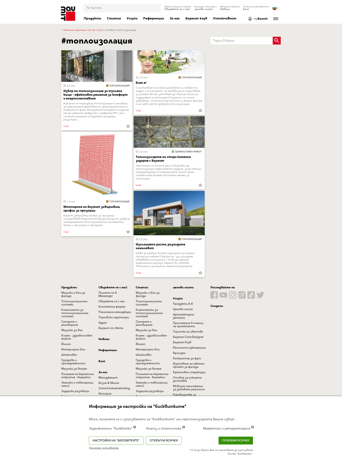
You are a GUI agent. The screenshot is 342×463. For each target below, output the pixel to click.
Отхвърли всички (164, 440)
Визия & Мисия (109, 382)
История (105, 393)
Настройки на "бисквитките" (116, 440)
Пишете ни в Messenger (108, 294)
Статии (142, 287)
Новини (104, 339)
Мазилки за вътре (74, 368)
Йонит (66, 344)
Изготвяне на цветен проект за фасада (188, 365)
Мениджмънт (108, 377)
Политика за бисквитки (104, 448)
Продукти (69, 287)
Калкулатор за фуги (187, 358)
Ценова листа (183, 309)
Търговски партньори (114, 317)
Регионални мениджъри (115, 312)
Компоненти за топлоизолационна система (74, 313)
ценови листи (183, 287)
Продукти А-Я (183, 303)
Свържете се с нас (112, 301)
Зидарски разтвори (75, 391)
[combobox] (122, 8)
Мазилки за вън (72, 330)
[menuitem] (178, 8)
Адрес (103, 322)
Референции (108, 350)
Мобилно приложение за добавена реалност (189, 388)
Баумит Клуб (182, 342)
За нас (103, 372)
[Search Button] (277, 41)
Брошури (179, 353)
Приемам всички (235, 440)
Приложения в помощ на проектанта (188, 325)
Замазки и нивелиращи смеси (77, 384)
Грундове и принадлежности (73, 362)
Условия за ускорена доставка (187, 379)
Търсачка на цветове (188, 331)
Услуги (178, 298)
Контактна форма (112, 306)
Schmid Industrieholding (114, 388)
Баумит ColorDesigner (188, 337)
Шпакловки (69, 354)
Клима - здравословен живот (76, 337)
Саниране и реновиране (69, 323)
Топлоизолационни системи (74, 303)
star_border (128, 126)
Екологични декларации (189, 347)
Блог (102, 361)
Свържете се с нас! (113, 287)
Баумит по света (111, 328)
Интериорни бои (73, 349)
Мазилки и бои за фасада (73, 294)
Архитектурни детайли (183, 316)
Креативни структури (189, 372)
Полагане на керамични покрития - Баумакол (77, 376)
